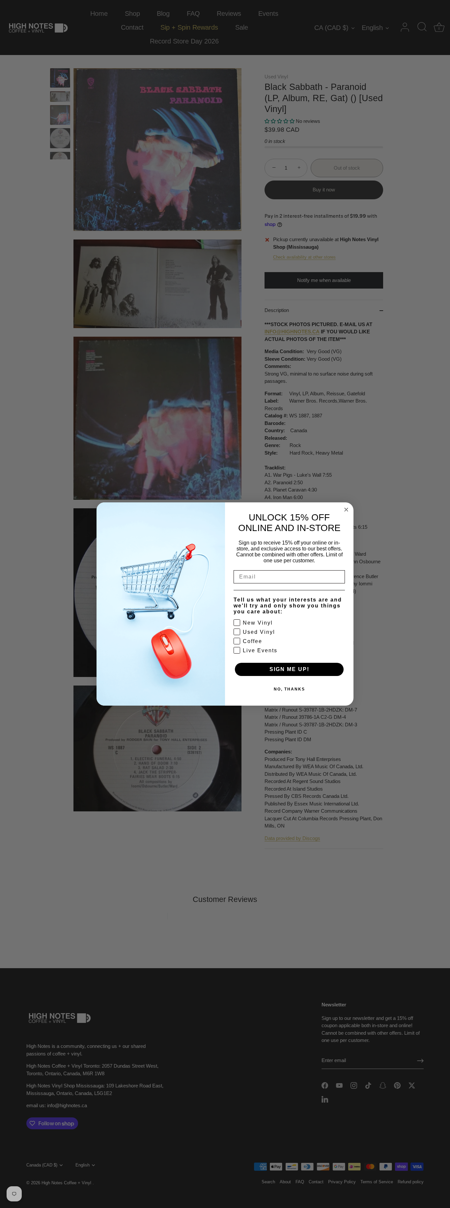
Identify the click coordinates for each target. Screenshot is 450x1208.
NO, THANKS (289, 689)
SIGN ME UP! (289, 669)
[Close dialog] (346, 510)
